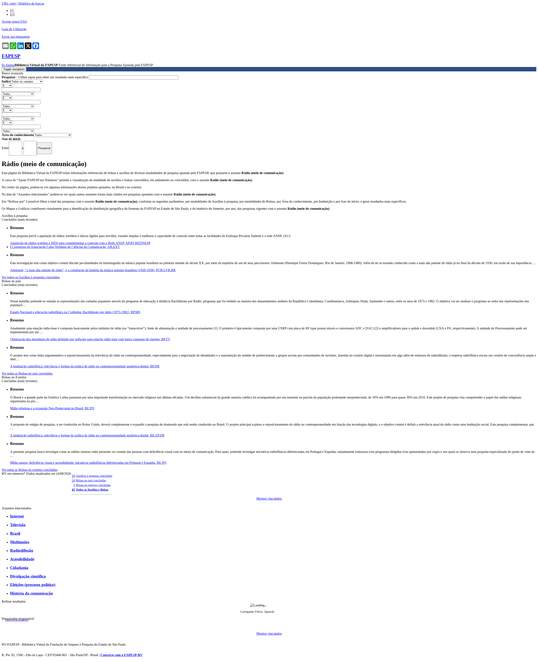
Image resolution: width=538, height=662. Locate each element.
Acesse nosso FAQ (14, 21)
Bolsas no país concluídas (91, 480)
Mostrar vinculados (269, 498)
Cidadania (19, 567)
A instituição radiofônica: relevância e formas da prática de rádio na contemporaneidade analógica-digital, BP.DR (85, 366)
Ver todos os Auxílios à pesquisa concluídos (31, 277)
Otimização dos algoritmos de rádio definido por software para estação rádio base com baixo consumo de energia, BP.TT (90, 339)
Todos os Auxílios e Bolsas (92, 489)
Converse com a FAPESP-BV (121, 655)
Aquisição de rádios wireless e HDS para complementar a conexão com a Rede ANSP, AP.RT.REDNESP (80, 243)
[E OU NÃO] (7, 85)
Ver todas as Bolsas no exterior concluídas (29, 470)
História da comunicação (31, 593)
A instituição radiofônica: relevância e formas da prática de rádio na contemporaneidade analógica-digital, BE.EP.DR (87, 435)
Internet (17, 516)
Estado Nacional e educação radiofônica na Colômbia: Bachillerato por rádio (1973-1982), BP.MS (75, 312)
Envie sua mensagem (16, 36)
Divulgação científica (28, 576)
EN (12, 14)
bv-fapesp (8, 65)
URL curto (9, 3)
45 (73, 490)
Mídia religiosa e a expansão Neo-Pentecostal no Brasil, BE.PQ (52, 408)
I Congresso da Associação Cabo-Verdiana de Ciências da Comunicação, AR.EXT (65, 247)
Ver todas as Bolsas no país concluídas (27, 373)
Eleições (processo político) (32, 584)
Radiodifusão (21, 550)
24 (73, 480)
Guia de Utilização (14, 29)
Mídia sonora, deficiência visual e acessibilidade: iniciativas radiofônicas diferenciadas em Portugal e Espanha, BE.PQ (88, 462)
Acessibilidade (22, 559)
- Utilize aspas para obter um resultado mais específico (45, 77)
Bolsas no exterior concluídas (93, 485)
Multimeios (19, 542)
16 (73, 476)
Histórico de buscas (31, 3)
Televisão (18, 525)
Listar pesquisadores (16, 620)
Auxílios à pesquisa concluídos (94, 475)
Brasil (15, 533)
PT (12, 10)
